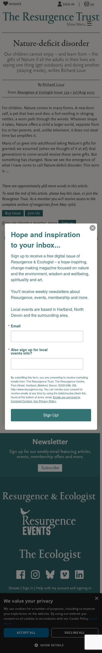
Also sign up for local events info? (29, 351)
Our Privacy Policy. (44, 401)
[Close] (93, 228)
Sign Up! (51, 415)
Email (16, 326)
